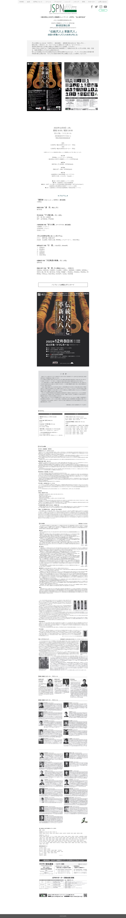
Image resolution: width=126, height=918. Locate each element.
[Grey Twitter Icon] (96, 7)
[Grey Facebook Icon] (92, 7)
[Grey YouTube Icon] (105, 7)
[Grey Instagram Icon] (101, 7)
